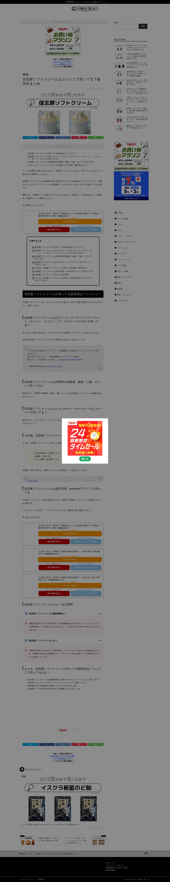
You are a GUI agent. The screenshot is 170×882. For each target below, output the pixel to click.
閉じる (85, 459)
